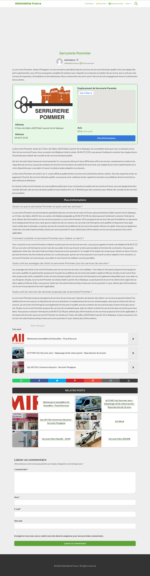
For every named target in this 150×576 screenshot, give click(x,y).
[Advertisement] (75, 26)
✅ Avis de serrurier (116, 4)
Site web (18, 521)
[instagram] (93, 380)
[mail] (111, 380)
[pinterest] (75, 380)
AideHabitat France (28, 4)
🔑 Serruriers (101, 4)
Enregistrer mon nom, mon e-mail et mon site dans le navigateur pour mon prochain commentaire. (59, 536)
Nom (17, 497)
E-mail (17, 509)
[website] (77, 60)
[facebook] (39, 380)
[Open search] (136, 3)
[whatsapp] (21, 380)
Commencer (89, 4)
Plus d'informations (106, 138)
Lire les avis (86, 131)
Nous (128, 4)
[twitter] (57, 380)
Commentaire (21, 469)
